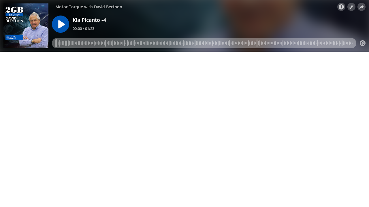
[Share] (361, 7)
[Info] (341, 7)
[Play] (60, 24)
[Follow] (351, 7)
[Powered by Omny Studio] (363, 43)
